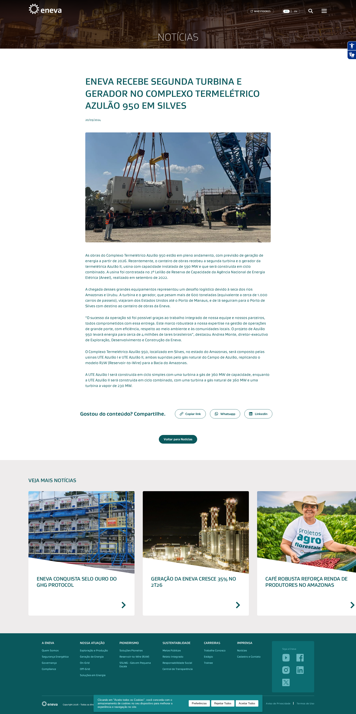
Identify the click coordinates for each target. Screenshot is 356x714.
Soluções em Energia (92, 675)
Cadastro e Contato (249, 656)
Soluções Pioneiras (131, 650)
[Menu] (324, 11)
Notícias (242, 650)
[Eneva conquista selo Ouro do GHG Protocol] (81, 553)
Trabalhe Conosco (215, 650)
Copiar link (193, 414)
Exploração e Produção (94, 650)
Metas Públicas (172, 650)
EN (295, 11)
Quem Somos (50, 650)
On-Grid (85, 662)
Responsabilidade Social (177, 662)
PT (286, 11)
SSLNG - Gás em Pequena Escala (135, 664)
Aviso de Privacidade (278, 703)
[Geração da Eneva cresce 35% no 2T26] (196, 553)
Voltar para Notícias (178, 439)
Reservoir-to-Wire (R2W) (134, 656)
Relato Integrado (173, 656)
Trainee (208, 662)
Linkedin (261, 414)
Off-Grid (85, 669)
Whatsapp (227, 414)
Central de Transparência (178, 669)
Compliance (49, 669)
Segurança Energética (55, 656)
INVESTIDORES (262, 11)
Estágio (208, 656)
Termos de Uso (305, 703)
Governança (49, 662)
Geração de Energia (92, 656)
